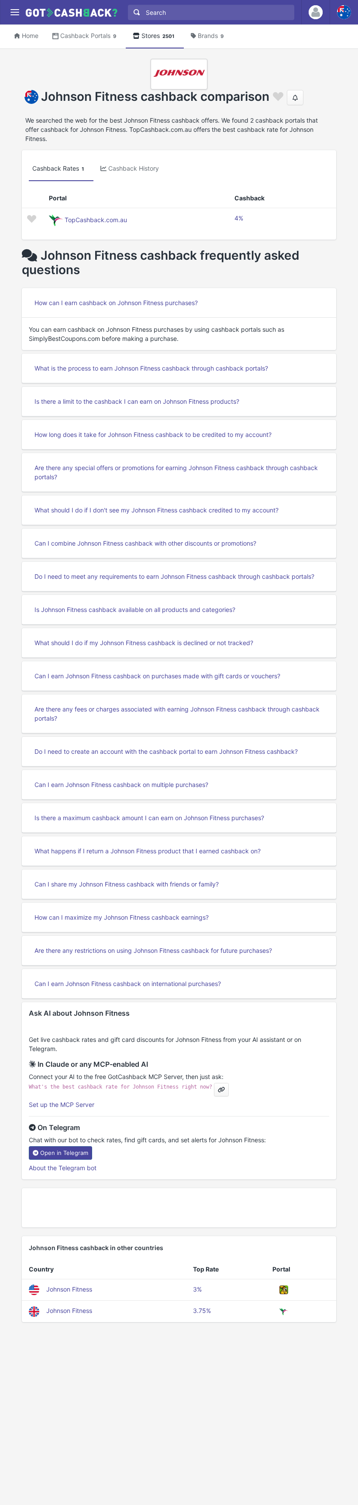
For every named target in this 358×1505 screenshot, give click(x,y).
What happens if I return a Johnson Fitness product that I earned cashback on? (147, 851)
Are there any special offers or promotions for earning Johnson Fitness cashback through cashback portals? (176, 472)
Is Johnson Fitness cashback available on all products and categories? (134, 609)
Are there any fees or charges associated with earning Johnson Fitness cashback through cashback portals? (177, 713)
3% (197, 1289)
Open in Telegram (64, 1152)
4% (238, 218)
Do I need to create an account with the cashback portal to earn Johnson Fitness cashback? (166, 751)
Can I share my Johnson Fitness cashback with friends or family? (126, 884)
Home (30, 35)
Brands (211, 35)
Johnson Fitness (69, 1289)
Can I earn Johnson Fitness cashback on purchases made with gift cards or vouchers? (157, 676)
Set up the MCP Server (61, 1104)
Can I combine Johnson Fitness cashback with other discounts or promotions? (145, 543)
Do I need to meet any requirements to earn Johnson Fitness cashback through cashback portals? (174, 576)
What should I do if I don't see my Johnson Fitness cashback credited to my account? (156, 510)
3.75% (202, 1310)
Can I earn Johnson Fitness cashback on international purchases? (127, 983)
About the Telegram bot (62, 1168)
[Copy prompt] (221, 1089)
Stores (157, 35)
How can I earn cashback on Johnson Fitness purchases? (116, 302)
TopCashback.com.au (96, 219)
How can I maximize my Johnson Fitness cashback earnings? (121, 917)
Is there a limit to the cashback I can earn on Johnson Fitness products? (136, 401)
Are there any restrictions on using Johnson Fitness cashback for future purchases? (153, 950)
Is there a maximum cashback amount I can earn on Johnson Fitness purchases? (149, 817)
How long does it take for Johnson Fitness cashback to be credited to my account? (153, 434)
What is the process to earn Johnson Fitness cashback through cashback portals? (151, 368)
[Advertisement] (179, 1207)
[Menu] (14, 12)
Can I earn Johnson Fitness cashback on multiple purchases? (121, 784)
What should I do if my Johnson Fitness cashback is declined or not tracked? (143, 642)
